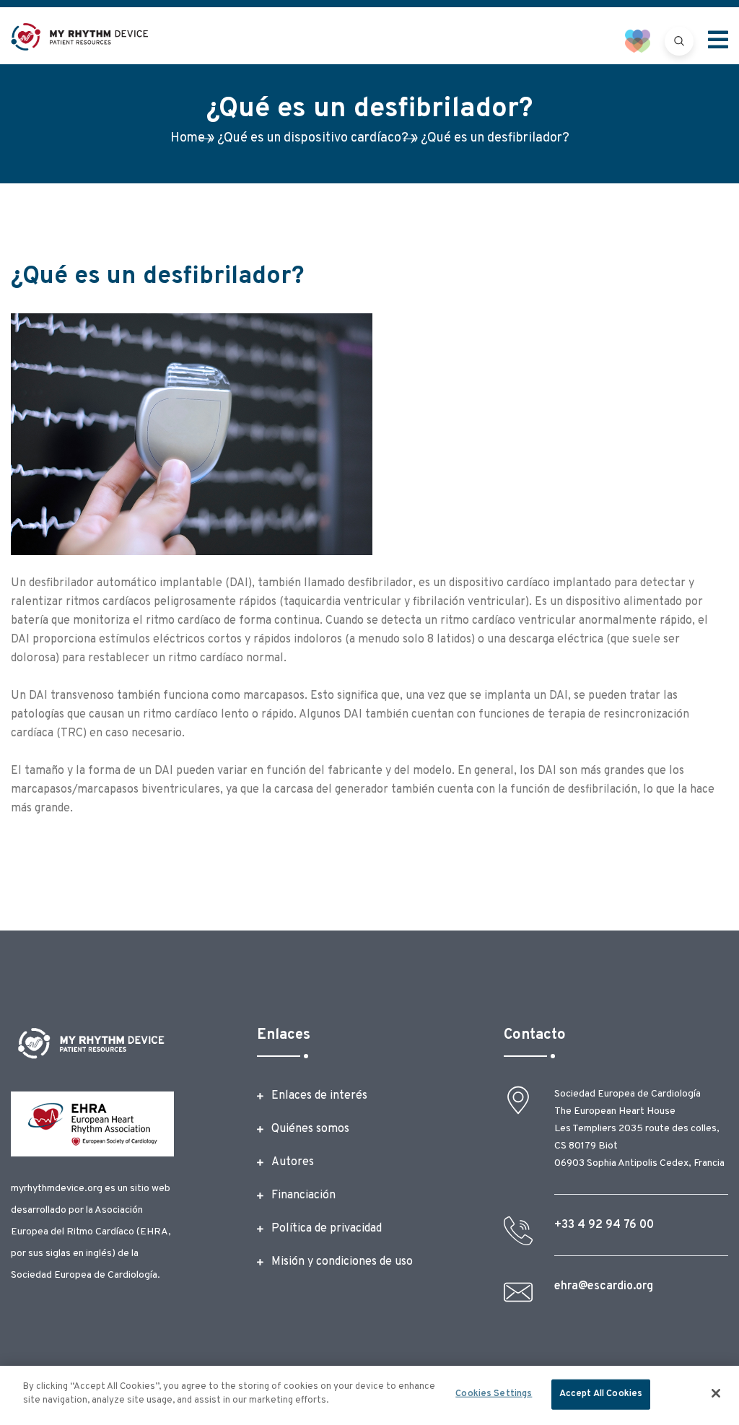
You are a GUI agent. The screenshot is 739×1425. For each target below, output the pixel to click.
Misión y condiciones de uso (342, 1262)
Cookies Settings (493, 1394)
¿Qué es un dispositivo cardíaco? (312, 138)
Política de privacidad (326, 1228)
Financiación (303, 1195)
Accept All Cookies (600, 1394)
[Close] (716, 1393)
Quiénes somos (310, 1129)
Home (187, 138)
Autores (292, 1162)
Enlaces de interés (319, 1096)
